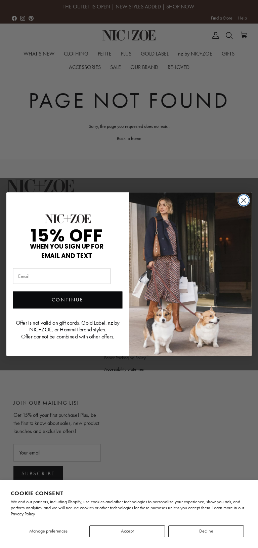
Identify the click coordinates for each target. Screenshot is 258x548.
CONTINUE (68, 300)
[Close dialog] (243, 200)
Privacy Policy (23, 514)
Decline (206, 531)
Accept (127, 531)
